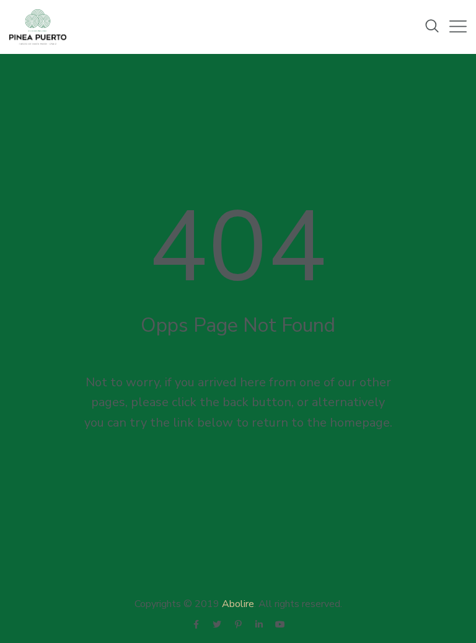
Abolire (238, 604)
